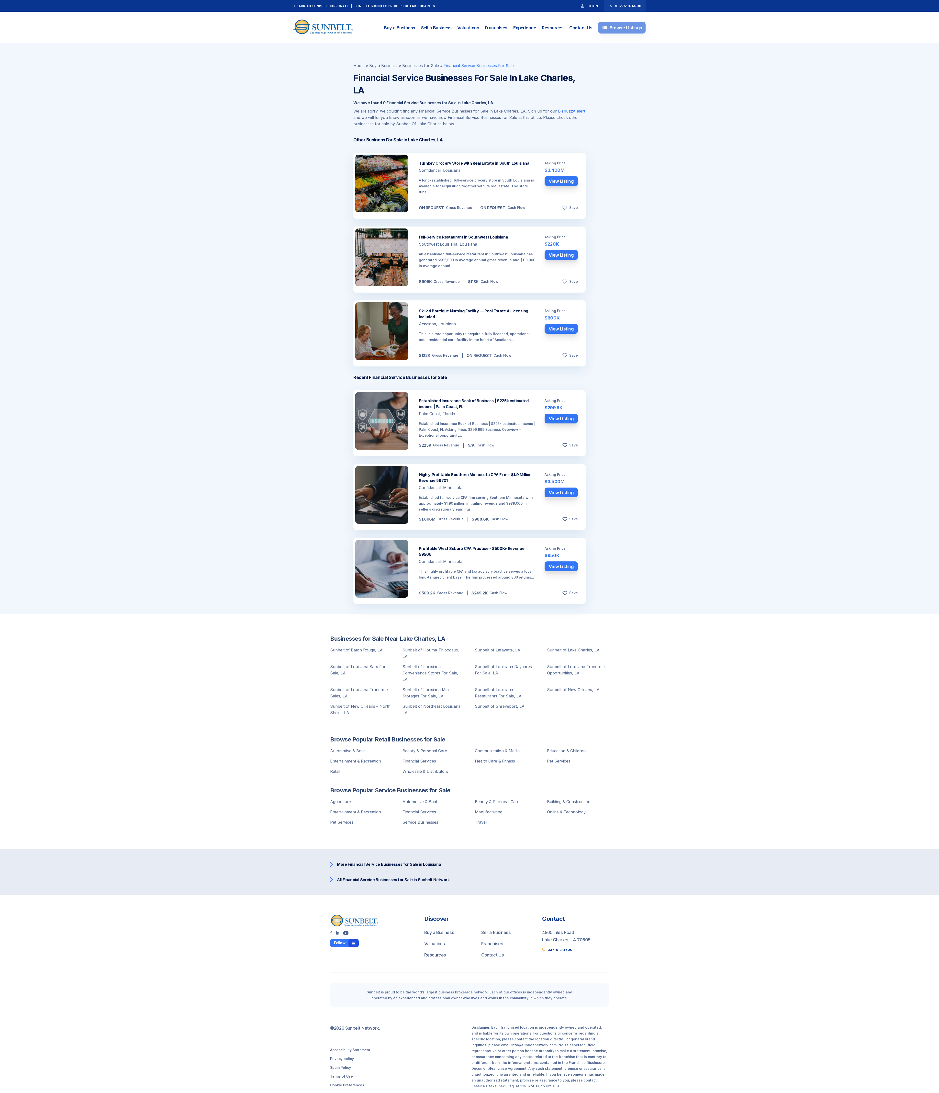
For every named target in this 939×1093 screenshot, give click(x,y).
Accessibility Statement (350, 1050)
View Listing (561, 181)
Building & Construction (568, 801)
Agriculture (340, 801)
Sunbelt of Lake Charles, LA (573, 650)
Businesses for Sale (420, 65)
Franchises (496, 27)
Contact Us (580, 27)
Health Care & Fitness (495, 761)
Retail (335, 771)
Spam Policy (340, 1067)
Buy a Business (399, 27)
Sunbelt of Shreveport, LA (500, 706)
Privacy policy (342, 1059)
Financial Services (419, 761)
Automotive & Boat (347, 750)
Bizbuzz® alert (571, 111)
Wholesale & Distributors (425, 771)
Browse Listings (622, 28)
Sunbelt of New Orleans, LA (573, 689)
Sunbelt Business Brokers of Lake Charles (395, 6)
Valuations (468, 27)
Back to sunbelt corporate (322, 6)
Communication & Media (497, 750)
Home (359, 65)
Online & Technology (566, 811)
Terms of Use (341, 1076)
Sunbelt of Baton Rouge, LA (356, 650)
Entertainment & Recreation (355, 761)
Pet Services (558, 761)
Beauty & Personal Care (424, 750)
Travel (481, 822)
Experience (524, 27)
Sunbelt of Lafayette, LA (497, 650)
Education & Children (566, 750)
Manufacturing (488, 811)
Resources (552, 27)
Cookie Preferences (347, 1085)
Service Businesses (420, 822)
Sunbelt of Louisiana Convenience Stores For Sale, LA (430, 673)
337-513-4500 (560, 950)
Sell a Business (436, 27)
